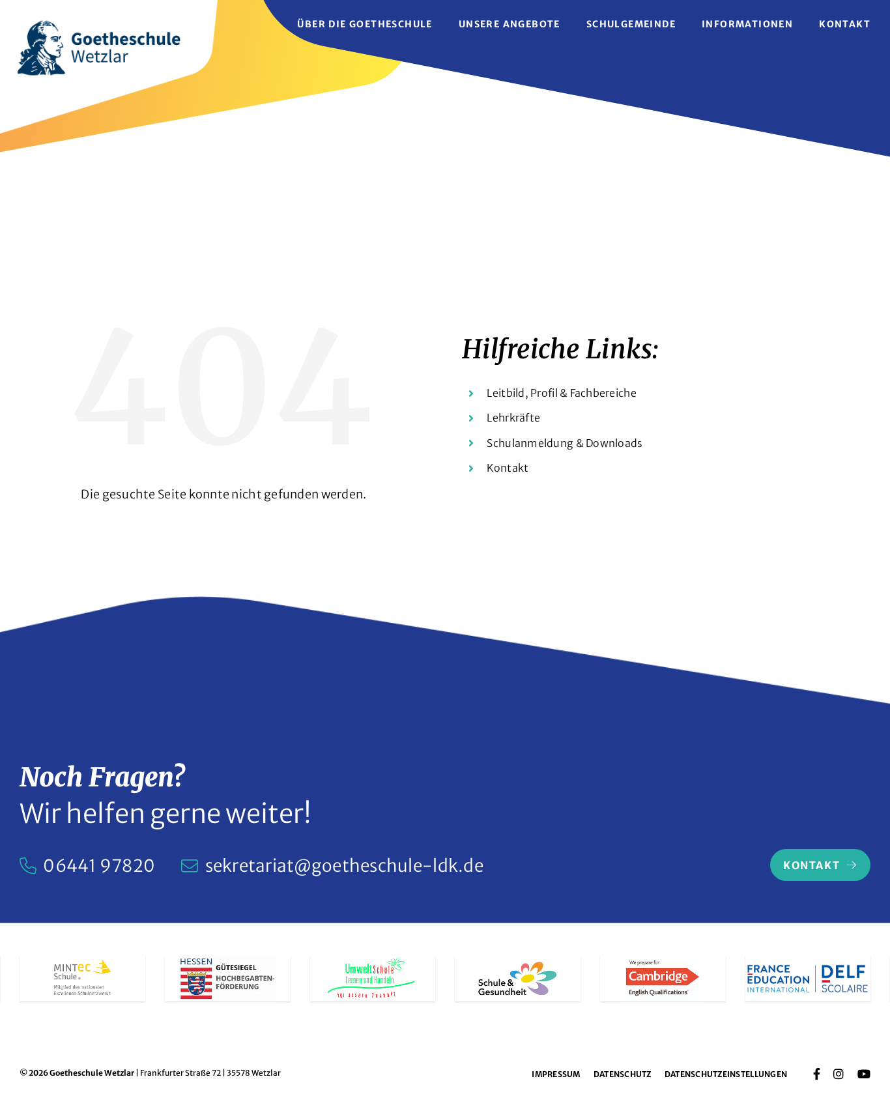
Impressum (556, 1074)
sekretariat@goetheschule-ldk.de (344, 865)
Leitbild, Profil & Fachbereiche (561, 392)
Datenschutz (623, 1074)
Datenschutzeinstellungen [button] (726, 1074)
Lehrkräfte (513, 417)
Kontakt (507, 467)
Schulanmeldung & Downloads (564, 443)
